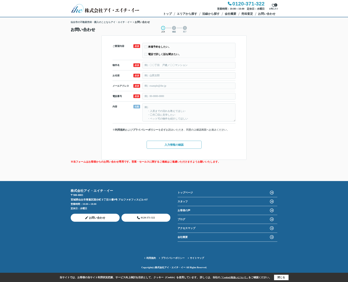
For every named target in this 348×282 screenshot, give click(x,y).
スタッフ (183, 201)
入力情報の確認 (174, 144)
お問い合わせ (267, 13)
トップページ (185, 192)
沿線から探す (211, 13)
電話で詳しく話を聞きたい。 (164, 54)
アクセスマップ (186, 228)
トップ (167, 13)
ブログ (181, 219)
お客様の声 (184, 210)
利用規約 (120, 129)
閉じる (281, 277)
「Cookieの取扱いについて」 (234, 277)
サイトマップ (197, 258)
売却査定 (247, 13)
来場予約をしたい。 (159, 46)
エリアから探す (187, 13)
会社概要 (230, 13)
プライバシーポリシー (145, 129)
